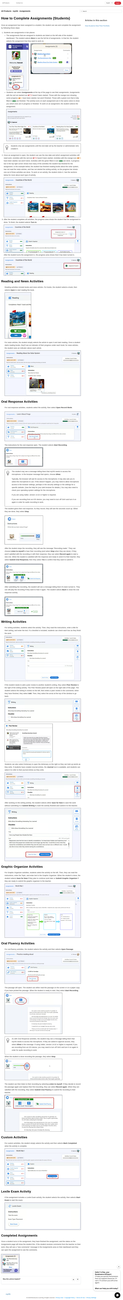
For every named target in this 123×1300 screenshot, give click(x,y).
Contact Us (19, 3)
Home (6, 3)
